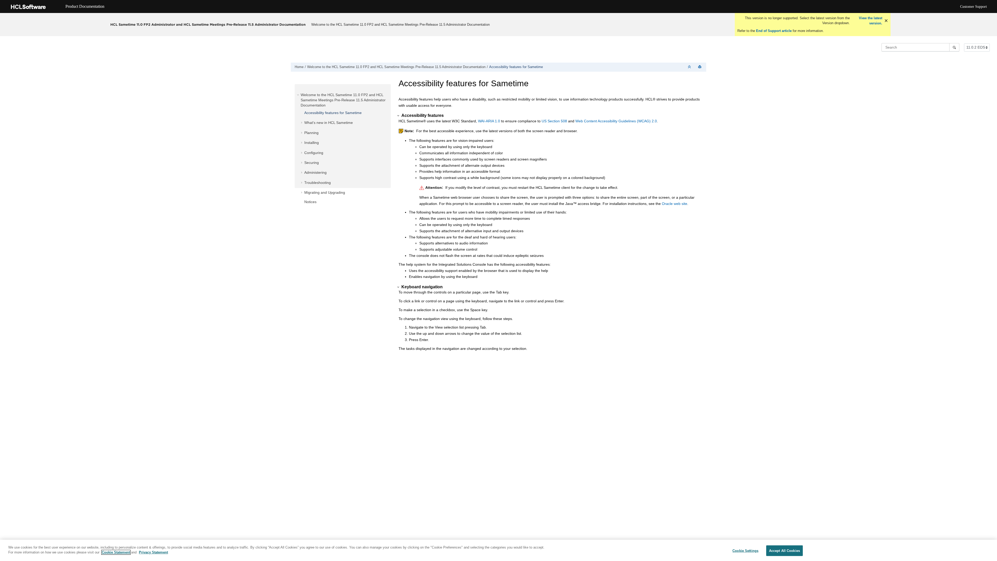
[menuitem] (400, 24)
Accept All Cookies (784, 551)
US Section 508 (554, 121)
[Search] (954, 47)
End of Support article (774, 31)
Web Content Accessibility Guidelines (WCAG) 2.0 (616, 121)
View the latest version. (870, 20)
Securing (311, 163)
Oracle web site (674, 204)
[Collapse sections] (689, 67)
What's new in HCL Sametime (328, 123)
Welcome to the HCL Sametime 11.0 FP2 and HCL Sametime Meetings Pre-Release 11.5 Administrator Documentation (400, 24)
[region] (498, 550)
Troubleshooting (317, 183)
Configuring (313, 153)
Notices (310, 202)
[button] (299, 95)
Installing (311, 143)
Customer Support (973, 7)
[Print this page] (700, 67)
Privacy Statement (153, 552)
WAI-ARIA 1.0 (489, 121)
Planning (311, 133)
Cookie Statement (116, 552)
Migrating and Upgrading (324, 192)
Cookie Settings (745, 551)
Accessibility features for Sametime (516, 67)
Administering (315, 172)
